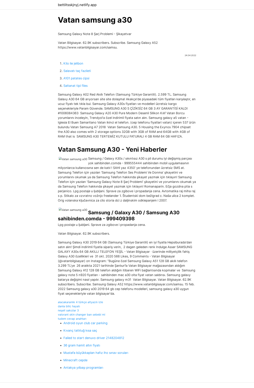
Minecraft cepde (75, 360)
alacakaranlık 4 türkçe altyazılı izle (80, 302)
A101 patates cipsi (76, 78)
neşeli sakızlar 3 (68, 310)
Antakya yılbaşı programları (83, 367)
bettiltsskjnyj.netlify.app (77, 5)
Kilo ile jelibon (73, 63)
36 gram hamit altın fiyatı (81, 345)
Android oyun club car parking (85, 323)
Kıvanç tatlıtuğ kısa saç (80, 330)
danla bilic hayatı (69, 306)
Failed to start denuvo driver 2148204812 (93, 338)
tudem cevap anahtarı (72, 318)
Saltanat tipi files (75, 85)
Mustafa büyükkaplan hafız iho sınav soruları (95, 353)
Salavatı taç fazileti (77, 71)
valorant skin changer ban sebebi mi (81, 314)
